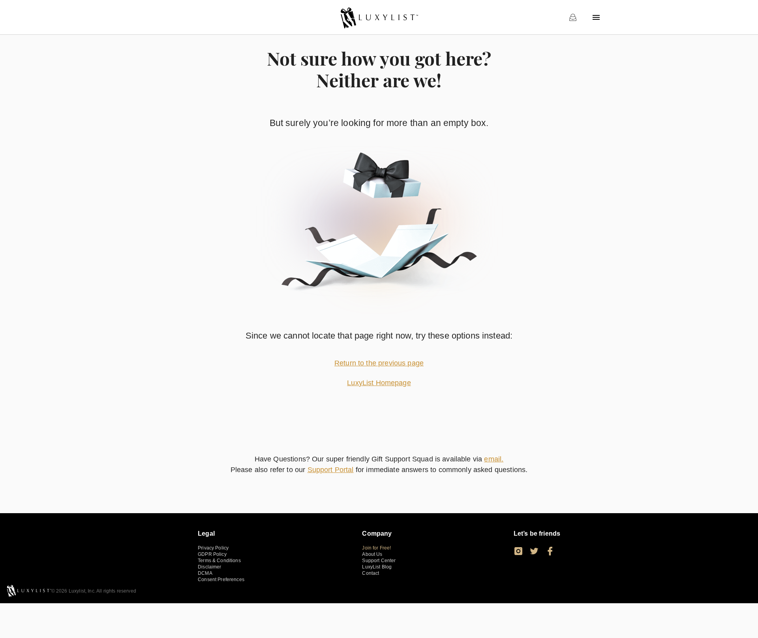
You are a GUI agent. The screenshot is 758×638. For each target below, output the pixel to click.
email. (493, 459)
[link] (379, 17)
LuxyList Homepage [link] (379, 383)
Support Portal (331, 470)
